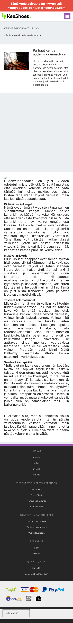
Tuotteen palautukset (36, 527)
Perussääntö (36, 495)
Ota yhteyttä (36, 489)
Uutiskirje (36, 568)
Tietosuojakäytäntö (36, 501)
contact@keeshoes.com (47, 7)
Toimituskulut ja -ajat (36, 521)
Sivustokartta (36, 506)
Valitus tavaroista (36, 533)
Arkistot (36, 553)
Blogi (36, 547)
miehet (36, 469)
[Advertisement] (36, 133)
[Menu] (67, 16)
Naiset (36, 463)
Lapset (36, 457)
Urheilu (36, 474)
